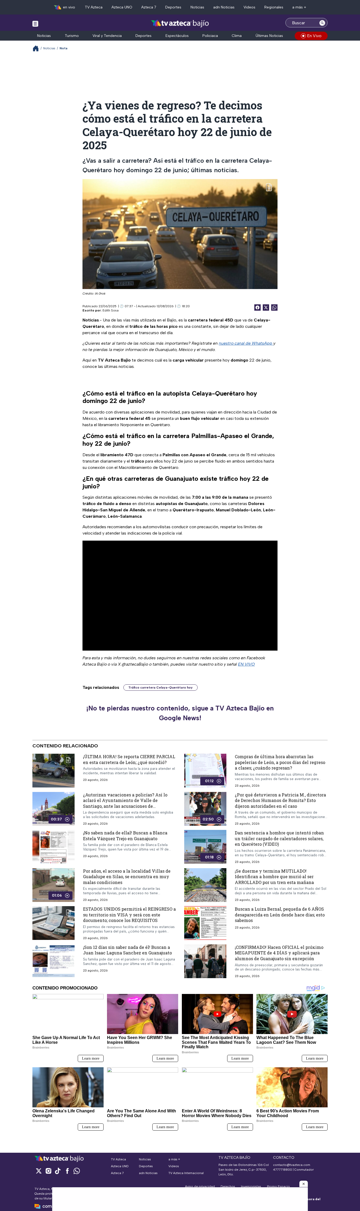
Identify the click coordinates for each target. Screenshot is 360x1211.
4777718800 (282, 1169)
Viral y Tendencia (107, 35)
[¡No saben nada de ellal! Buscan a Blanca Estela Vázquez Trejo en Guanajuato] (53, 847)
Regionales (273, 7)
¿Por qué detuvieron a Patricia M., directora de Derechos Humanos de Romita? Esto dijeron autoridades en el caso (280, 800)
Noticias (197, 7)
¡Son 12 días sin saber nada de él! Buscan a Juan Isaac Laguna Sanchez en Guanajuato (127, 949)
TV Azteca (94, 7)
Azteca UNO (121, 7)
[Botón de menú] (35, 23)
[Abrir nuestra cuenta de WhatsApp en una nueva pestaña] (77, 1170)
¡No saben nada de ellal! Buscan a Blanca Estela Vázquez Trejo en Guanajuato (125, 835)
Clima (237, 35)
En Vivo (314, 35)
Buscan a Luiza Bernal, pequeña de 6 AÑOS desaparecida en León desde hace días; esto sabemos (280, 914)
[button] (303, 1184)
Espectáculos (177, 35)
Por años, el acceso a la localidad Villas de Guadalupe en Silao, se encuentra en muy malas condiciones (127, 876)
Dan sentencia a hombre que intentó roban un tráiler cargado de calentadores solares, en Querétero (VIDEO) (279, 838)
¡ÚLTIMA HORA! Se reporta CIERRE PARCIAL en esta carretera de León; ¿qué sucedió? (129, 759)
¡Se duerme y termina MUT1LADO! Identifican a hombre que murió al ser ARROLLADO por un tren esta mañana (274, 876)
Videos (249, 7)
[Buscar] (322, 23)
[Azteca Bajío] (180, 23)
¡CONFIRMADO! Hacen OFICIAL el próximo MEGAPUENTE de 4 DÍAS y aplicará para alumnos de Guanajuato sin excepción (279, 952)
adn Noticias (224, 7)
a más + (299, 7)
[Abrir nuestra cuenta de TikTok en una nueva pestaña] (58, 1170)
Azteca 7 (148, 7)
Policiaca (210, 35)
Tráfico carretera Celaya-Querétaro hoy (160, 687)
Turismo (72, 35)
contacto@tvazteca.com (291, 1165)
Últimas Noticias (269, 35)
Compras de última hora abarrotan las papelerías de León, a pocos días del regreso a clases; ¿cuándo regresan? (280, 762)
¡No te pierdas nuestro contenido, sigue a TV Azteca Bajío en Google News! (180, 713)
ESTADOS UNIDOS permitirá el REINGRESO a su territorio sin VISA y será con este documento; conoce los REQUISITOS (129, 914)
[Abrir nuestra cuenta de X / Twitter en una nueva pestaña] (39, 1170)
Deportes (173, 7)
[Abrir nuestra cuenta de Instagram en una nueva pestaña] (48, 1170)
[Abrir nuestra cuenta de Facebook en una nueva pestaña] (67, 1170)
